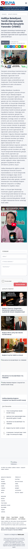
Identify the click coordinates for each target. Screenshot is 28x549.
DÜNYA (3, 479)
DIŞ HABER (3, 507)
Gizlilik (2, 519)
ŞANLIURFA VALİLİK (5, 505)
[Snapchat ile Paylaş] (25, 46)
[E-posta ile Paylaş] (16, 46)
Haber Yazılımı (5, 469)
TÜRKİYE (3, 488)
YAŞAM (3, 509)
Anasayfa (4, 14)
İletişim (3, 517)
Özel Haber (4, 503)
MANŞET (17, 488)
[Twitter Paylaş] (8, 46)
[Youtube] (23, 473)
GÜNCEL (3, 512)
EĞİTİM (2, 498)
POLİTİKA (17, 479)
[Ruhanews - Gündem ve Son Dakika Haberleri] (8, 3)
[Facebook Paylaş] (11, 46)
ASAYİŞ (17, 486)
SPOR (2, 492)
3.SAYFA (3, 501)
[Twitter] (16, 473)
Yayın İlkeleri (14, 517)
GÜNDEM (3, 483)
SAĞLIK (3, 490)
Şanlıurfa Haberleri (12, 14)
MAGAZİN (3, 496)
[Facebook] (18, 473)
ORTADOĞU (18, 490)
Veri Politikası (21, 519)
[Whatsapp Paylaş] (5, 46)
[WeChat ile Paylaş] (19, 46)
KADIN (2, 486)
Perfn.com (21, 534)
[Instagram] (21, 473)
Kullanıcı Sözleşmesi (11, 519)
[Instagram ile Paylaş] (22, 46)
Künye (8, 517)
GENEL (16, 483)
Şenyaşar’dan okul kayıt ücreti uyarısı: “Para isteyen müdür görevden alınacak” (14, 8)
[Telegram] (25, 473)
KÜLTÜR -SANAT (19, 492)
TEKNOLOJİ (18, 477)
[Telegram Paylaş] (14, 46)
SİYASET (3, 481)
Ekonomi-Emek (19, 481)
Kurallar (22, 517)
